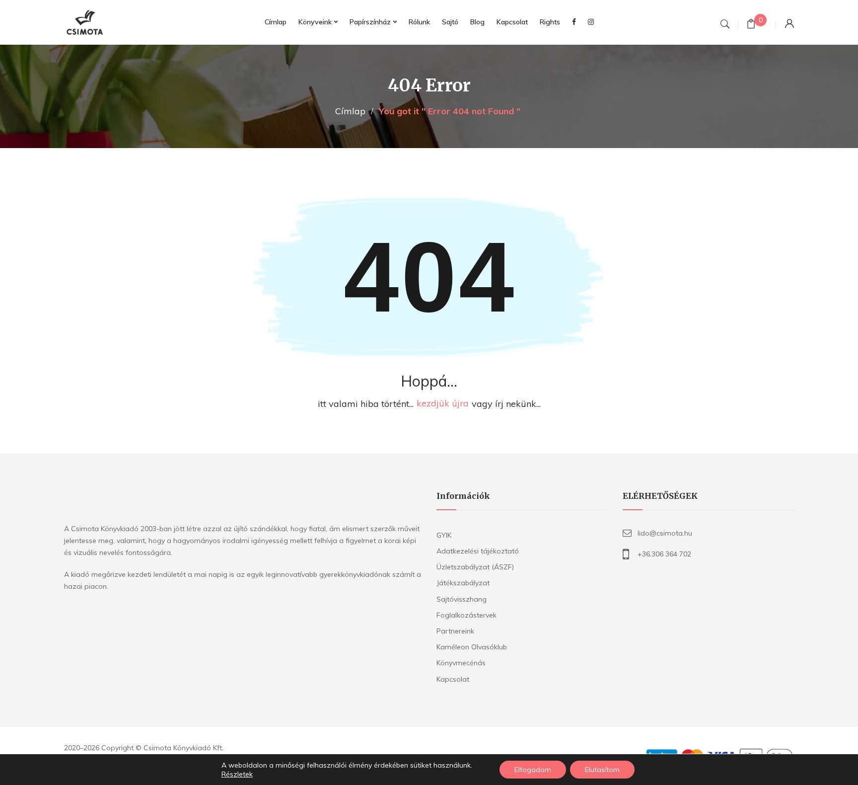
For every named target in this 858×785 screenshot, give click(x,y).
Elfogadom (532, 769)
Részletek (237, 774)
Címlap (350, 111)
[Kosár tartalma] (751, 25)
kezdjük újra (443, 403)
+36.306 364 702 (664, 554)
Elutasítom (602, 769)
